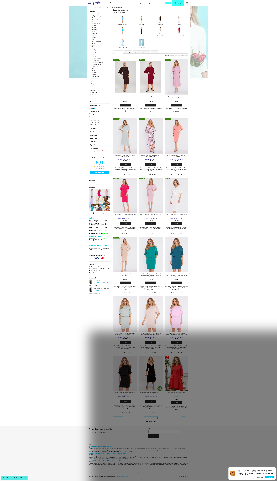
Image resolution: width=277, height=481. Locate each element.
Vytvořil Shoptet (184, 476)
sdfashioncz (94, 272)
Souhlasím (270, 477)
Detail (125, 105)
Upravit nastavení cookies (123, 476)
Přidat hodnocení (99, 172)
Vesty (93, 70)
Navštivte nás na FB (95, 270)
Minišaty (95, 56)
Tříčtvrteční (94, 122)
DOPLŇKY (94, 72)
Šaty (93, 47)
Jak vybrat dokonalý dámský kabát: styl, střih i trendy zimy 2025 (105, 460)
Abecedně (155, 52)
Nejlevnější (128, 52)
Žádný (93, 124)
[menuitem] (108, 3)
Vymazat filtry (99, 150)
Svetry (93, 45)
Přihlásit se (153, 436)
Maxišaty (95, 54)
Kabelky (94, 25)
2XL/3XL (154, 174)
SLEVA (93, 94)
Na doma (94, 33)
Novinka (93, 92)
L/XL (150, 174)
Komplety (94, 29)
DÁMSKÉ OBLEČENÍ (95, 14)
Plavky (92, 84)
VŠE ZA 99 (93, 82)
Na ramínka (94, 120)
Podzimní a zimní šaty (98, 62)
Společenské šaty (97, 64)
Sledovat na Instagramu (100, 213)
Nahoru (118, 418)
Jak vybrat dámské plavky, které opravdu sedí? (100, 446)
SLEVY (92, 80)
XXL (129, 115)
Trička (93, 68)
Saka (93, 39)
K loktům (94, 116)
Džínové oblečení (96, 21)
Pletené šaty (95, 60)
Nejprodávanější (145, 52)
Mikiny (93, 31)
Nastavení (260, 477)
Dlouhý (93, 114)
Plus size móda (96, 76)
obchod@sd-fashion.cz (96, 267)
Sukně (93, 43)
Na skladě (94, 90)
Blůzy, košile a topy (96, 16)
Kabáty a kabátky (96, 23)
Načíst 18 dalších (151, 418)
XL (126, 115)
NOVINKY (93, 78)
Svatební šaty (96, 66)
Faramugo (94, 74)
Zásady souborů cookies (261, 471)
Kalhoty (94, 27)
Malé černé (95, 53)
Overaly (94, 35)
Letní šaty (95, 51)
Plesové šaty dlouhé (97, 58)
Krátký (93, 118)
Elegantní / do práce (97, 49)
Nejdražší (136, 52)
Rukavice (94, 37)
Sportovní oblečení (96, 41)
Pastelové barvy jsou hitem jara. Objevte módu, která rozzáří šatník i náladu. (108, 453)
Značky (92, 86)
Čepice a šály (95, 19)
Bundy (93, 17)
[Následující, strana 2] (183, 418)
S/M (146, 174)
